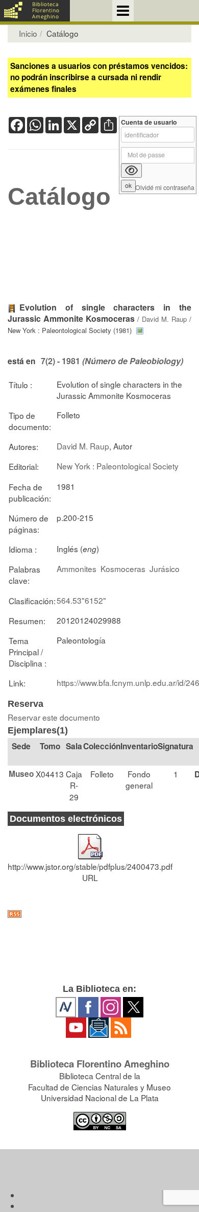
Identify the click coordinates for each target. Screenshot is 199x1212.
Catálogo (59, 196)
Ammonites (76, 568)
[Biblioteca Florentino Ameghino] (35, 10)
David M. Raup (164, 319)
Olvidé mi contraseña (164, 187)
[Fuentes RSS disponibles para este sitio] (99, 914)
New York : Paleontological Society (118, 465)
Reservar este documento (54, 717)
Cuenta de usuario (149, 122)
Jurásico (165, 568)
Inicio (28, 33)
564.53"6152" (81, 600)
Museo (21, 773)
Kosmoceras (123, 568)
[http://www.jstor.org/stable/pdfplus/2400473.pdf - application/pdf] (90, 842)
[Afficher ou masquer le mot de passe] (131, 170)
